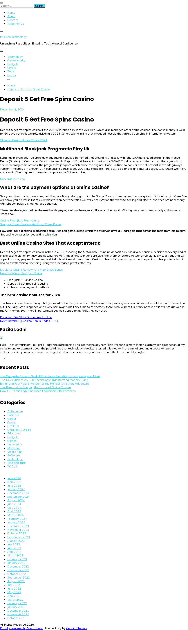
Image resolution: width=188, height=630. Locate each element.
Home (11, 12)
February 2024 (17, 518)
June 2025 (14, 485)
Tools (11, 71)
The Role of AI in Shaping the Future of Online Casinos (35, 387)
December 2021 (18, 610)
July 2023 (13, 544)
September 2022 (18, 577)
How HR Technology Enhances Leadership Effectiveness (38, 391)
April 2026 (14, 482)
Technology (15, 56)
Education (13, 433)
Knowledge (14, 444)
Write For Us (15, 23)
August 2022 (16, 581)
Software (13, 455)
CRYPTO (13, 426)
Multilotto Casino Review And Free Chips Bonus (31, 269)
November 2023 (18, 529)
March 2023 (15, 555)
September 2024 (18, 496)
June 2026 (14, 478)
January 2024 (16, 522)
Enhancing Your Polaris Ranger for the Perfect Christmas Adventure (44, 383)
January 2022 (16, 607)
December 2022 (18, 566)
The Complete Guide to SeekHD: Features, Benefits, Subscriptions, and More (50, 376)
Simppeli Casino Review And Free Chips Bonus (30, 224)
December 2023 (18, 526)
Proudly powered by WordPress (21, 628)
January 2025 (16, 489)
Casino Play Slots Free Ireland (19, 220)
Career (11, 75)
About (11, 16)
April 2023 (14, 552)
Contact (12, 20)
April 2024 (14, 511)
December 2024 (18, 493)
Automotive (15, 411)
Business (13, 415)
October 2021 (16, 618)
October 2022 (16, 574)
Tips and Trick (16, 463)
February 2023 (17, 559)
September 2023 (18, 537)
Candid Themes (76, 628)
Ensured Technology (13, 37)
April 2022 (14, 596)
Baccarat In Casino (12, 179)
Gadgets (13, 64)
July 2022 (13, 585)
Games (12, 440)
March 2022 (15, 599)
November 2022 (18, 570)
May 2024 (14, 507)
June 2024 (14, 504)
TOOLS (12, 466)
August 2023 (16, 540)
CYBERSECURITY (19, 429)
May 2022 (14, 592)
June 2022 (14, 588)
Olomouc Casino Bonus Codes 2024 (23, 140)
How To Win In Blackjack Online (21, 273)
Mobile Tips (14, 452)
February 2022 (17, 603)
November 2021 (18, 614)
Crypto (11, 67)
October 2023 (16, 533)
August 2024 (16, 500)
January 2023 (16, 563)
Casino (11, 422)
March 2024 (15, 515)
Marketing (14, 448)
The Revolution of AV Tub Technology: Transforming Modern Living (44, 380)
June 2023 (14, 548)
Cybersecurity (16, 60)
